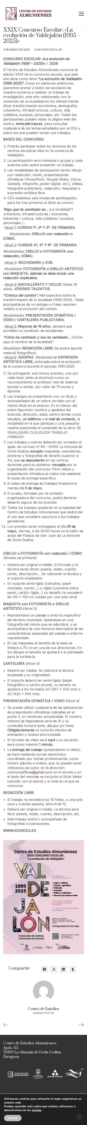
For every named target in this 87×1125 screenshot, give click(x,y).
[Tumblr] (72, 969)
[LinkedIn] (63, 969)
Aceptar (12, 1118)
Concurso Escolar (48, 49)
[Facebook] (44, 969)
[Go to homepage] (29, 13)
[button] (81, 14)
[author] (43, 991)
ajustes (36, 1110)
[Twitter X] (53, 969)
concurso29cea (20, 772)
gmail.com (44, 772)
